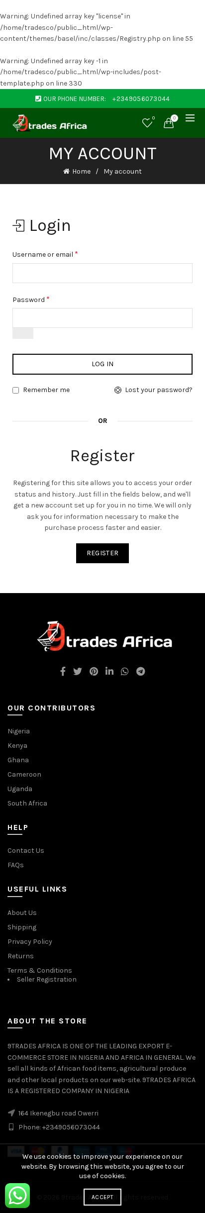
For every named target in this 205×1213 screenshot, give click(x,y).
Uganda (19, 789)
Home (81, 171)
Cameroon (24, 774)
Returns (20, 956)
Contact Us (25, 850)
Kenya (17, 745)
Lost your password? (159, 390)
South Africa (27, 803)
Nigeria (18, 731)
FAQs (15, 865)
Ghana (18, 760)
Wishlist (153, 118)
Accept (102, 1197)
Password (31, 299)
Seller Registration (47, 979)
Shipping (21, 927)
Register (102, 553)
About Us (22, 913)
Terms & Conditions (39, 970)
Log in (103, 364)
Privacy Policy (29, 941)
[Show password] (22, 333)
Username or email (45, 254)
